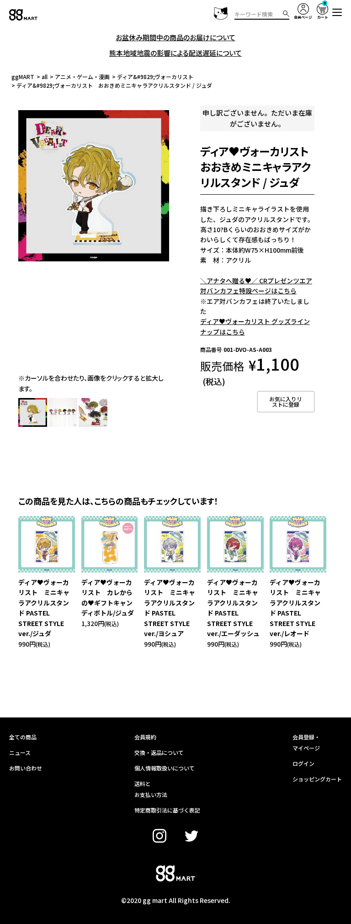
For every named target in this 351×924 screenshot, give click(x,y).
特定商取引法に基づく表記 (167, 810)
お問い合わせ (25, 768)
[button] (337, 12)
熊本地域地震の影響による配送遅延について (175, 53)
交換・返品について (159, 752)
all (45, 76)
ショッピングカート (317, 779)
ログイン (303, 763)
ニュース (20, 752)
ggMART (22, 76)
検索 (286, 14)
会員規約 (145, 737)
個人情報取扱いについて (164, 768)
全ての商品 (23, 737)
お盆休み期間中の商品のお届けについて (175, 37)
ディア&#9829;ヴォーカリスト (155, 76)
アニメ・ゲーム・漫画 (82, 76)
